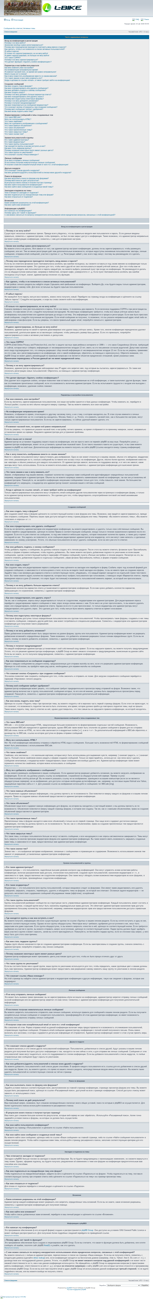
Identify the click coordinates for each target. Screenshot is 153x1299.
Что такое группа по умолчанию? (19, 152)
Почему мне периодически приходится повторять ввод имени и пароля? (35, 47)
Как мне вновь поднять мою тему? (19, 111)
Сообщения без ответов (13, 28)
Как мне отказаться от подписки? (19, 197)
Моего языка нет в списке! (16, 74)
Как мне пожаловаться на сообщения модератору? (26, 105)
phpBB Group (87, 1230)
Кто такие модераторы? (15, 142)
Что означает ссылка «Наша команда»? (22, 155)
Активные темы (29, 28)
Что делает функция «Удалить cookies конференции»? (28, 62)
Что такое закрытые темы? (16, 132)
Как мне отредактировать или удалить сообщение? (26, 88)
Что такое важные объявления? (18, 126)
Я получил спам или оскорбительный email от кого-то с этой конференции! (36, 165)
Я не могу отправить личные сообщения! (22, 160)
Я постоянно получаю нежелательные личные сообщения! (30, 162)
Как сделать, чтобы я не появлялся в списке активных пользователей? (35, 49)
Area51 (47, 1245)
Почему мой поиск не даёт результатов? (22, 180)
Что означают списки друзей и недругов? (22, 170)
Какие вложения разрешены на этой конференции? (27, 203)
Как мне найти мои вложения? (17, 205)
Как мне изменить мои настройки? (19, 68)
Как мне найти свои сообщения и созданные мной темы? (29, 187)
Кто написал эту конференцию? (18, 211)
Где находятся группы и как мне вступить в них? (25, 146)
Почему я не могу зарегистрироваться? (21, 60)
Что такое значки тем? (14, 134)
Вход (8, 20)
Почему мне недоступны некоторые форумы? (24, 99)
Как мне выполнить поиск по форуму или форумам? (27, 178)
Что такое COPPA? (13, 58)
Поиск (146, 19)
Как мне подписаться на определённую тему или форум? (29, 195)
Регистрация (18, 20)
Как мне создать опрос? (15, 92)
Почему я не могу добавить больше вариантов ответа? (28, 94)
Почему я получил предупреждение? (20, 103)
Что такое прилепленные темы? (18, 130)
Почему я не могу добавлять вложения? (22, 101)
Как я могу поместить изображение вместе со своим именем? (31, 76)
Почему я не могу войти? (15, 43)
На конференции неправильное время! (21, 70)
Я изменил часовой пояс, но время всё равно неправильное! (30, 72)
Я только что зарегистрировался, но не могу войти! (26, 53)
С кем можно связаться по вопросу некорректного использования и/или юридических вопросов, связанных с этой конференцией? (60, 215)
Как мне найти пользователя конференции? (23, 185)
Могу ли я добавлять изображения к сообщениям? (26, 123)
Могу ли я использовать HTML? (18, 119)
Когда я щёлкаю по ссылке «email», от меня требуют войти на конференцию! (37, 80)
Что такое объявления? (15, 128)
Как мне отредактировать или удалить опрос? (24, 97)
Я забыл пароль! (12, 51)
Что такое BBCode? (13, 117)
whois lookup (39, 1258)
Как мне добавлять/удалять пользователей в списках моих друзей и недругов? (38, 173)
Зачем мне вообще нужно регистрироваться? (24, 45)
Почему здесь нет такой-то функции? (20, 213)
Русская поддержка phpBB (76, 1289)
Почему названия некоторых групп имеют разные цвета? (29, 150)
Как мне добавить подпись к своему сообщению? (25, 90)
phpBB (68, 1288)
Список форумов (10, 32)
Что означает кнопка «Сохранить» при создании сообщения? (31, 107)
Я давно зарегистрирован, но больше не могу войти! (27, 55)
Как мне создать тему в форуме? (18, 86)
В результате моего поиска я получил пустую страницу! (28, 183)
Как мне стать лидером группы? (18, 148)
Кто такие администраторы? (17, 140)
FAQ (137, 19)
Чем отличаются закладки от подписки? (22, 193)
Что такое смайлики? (14, 121)
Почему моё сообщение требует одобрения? (24, 109)
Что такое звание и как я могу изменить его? (23, 78)
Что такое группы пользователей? (19, 144)
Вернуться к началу (12, 241)
